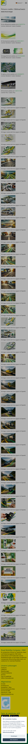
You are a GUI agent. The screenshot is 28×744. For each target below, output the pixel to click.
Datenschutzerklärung (8, 732)
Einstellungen (14, 736)
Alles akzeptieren (14, 739)
